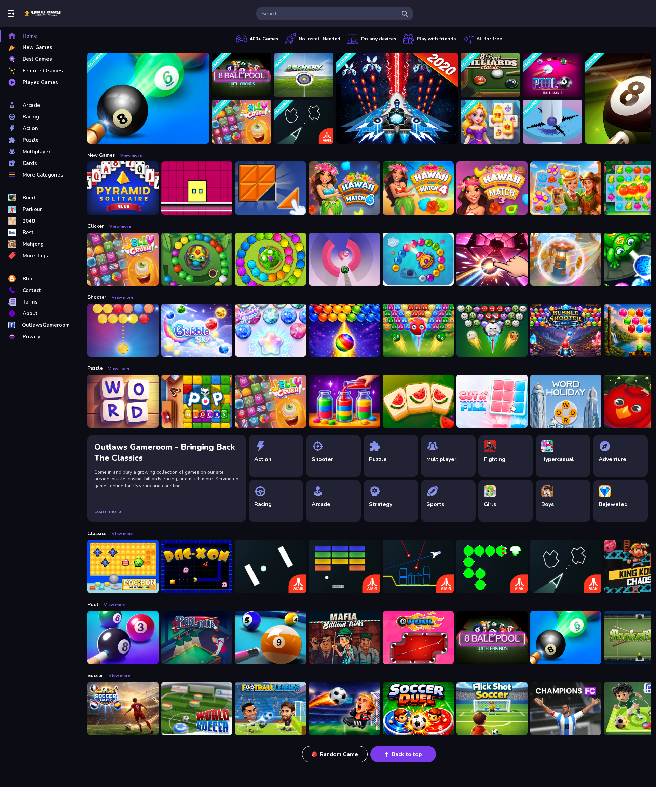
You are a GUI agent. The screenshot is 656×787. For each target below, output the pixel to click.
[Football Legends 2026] (270, 708)
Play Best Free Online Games (43, 14)
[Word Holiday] (565, 401)
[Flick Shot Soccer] (492, 708)
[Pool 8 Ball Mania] (552, 75)
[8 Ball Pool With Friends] (241, 75)
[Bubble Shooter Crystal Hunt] (565, 330)
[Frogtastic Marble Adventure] (270, 259)
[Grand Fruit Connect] (418, 401)
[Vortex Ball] (344, 259)
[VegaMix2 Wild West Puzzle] (565, 188)
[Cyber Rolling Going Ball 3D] (565, 259)
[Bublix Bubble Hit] (344, 330)
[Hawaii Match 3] (492, 188)
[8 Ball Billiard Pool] (148, 98)
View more (131, 155)
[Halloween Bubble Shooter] (492, 330)
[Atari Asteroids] (303, 122)
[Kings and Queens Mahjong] (490, 122)
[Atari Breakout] (344, 566)
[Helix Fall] (552, 122)
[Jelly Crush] (241, 122)
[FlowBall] (492, 259)
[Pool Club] (196, 637)
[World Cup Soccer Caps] (123, 708)
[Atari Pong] (270, 566)
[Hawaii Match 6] (344, 188)
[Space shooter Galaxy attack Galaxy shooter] (397, 98)
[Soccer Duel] (418, 708)
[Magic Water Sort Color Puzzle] (344, 401)
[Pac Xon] (196, 566)
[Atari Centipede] (492, 566)
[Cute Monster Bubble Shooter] (418, 330)
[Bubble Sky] (196, 330)
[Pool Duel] (123, 637)
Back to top (407, 754)
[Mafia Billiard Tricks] (344, 637)
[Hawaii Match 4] (418, 188)
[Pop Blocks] (196, 401)
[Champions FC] (565, 708)
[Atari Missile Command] (418, 566)
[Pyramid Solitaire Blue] (123, 188)
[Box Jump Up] (196, 188)
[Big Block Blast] (270, 188)
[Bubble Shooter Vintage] (123, 330)
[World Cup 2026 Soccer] (344, 708)
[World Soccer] (196, 708)
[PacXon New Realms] (123, 566)
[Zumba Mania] (196, 259)
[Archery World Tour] (303, 75)
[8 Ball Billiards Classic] (490, 75)
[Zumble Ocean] (418, 259)
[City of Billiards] (270, 637)
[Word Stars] (123, 401)
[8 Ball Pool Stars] (418, 637)
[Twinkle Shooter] (270, 330)
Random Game (339, 754)
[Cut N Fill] (492, 401)
